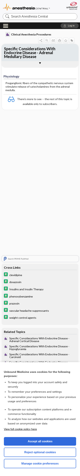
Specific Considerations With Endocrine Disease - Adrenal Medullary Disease (29, 52)
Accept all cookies (40, 441)
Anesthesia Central (26, 6)
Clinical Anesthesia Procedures (31, 34)
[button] (70, 25)
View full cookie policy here (20, 429)
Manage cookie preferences (40, 463)
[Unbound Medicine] (72, 5)
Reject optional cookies (40, 452)
